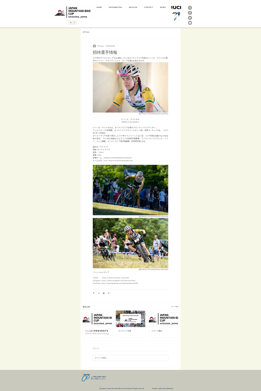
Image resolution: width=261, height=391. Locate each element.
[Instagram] (190, 8)
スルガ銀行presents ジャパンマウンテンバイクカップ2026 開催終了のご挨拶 (97, 332)
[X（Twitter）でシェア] (99, 293)
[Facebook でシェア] (94, 293)
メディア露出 (156, 330)
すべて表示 (174, 307)
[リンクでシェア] (109, 293)
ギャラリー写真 (124, 330)
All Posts (86, 32)
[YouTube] (190, 23)
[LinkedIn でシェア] (104, 293)
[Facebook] (190, 13)
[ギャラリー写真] (130, 319)
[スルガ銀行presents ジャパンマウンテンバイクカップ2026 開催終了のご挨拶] (97, 319)
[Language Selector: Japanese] (72, 22)
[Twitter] (190, 18)
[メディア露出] (163, 319)
